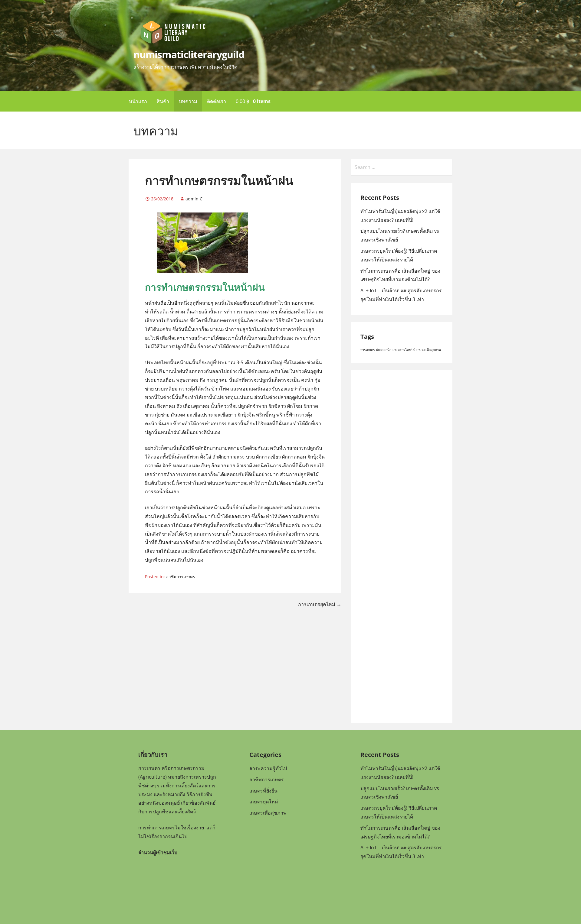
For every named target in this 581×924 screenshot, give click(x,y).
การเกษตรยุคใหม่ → (319, 604)
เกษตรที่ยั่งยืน (263, 790)
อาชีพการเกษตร (180, 576)
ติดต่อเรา (216, 101)
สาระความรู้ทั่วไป (268, 768)
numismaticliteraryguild (188, 54)
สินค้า (163, 101)
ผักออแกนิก (383, 350)
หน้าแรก (138, 101)
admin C (193, 199)
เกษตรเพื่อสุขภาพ (428, 350)
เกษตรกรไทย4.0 (403, 350)
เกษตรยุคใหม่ (263, 801)
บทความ (188, 101)
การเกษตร (367, 350)
